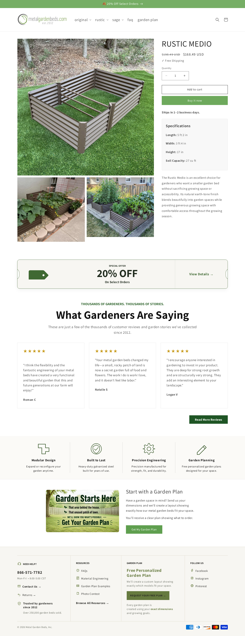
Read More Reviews (208, 420)
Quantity (166, 68)
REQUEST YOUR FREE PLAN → (148, 595)
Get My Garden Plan (144, 529)
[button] (82, 20)
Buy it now (195, 100)
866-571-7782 (29, 572)
